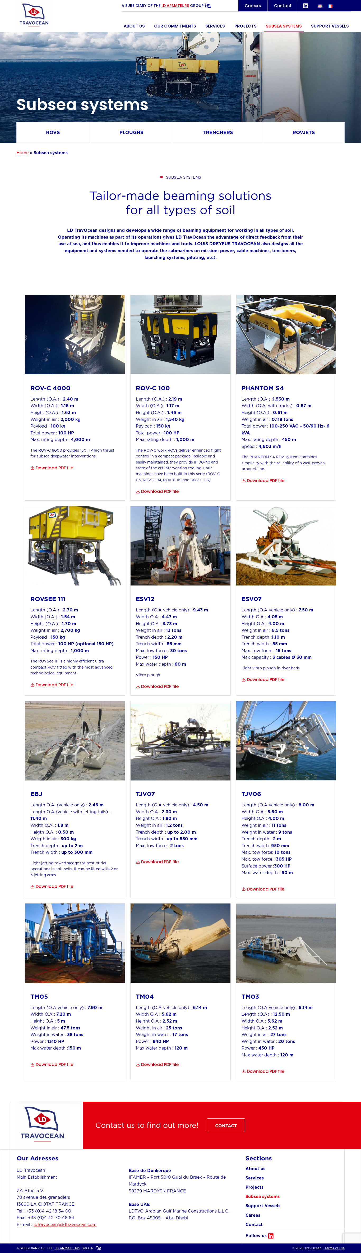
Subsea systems (284, 26)
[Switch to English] (320, 5)
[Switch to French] (330, 5)
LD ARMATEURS (175, 5)
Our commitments (175, 26)
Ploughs (131, 132)
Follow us (256, 1235)
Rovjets (304, 132)
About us (134, 26)
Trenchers (218, 132)
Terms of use (335, 1248)
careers (253, 5)
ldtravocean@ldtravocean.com (65, 1224)
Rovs (53, 132)
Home (22, 153)
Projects (245, 26)
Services (215, 26)
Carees (253, 1215)
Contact (282, 5)
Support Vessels (330, 26)
